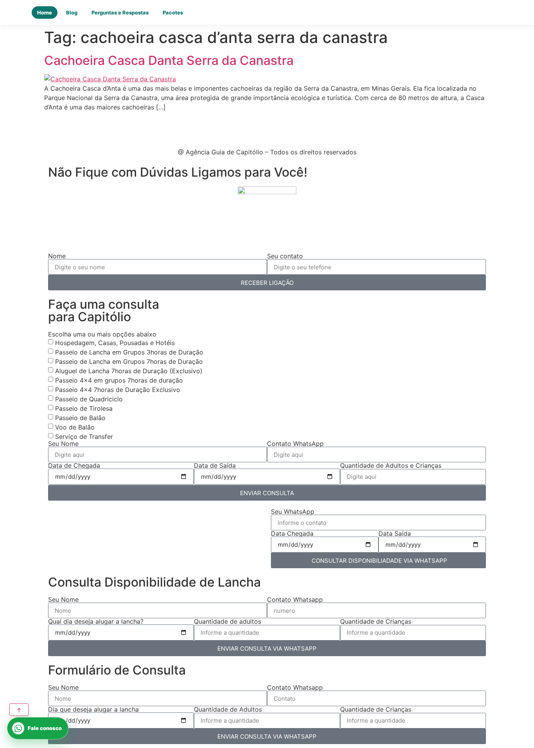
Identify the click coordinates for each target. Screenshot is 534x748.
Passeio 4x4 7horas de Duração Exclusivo (117, 390)
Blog (71, 12)
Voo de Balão (75, 427)
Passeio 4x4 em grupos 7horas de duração (119, 380)
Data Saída (394, 533)
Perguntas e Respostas (120, 12)
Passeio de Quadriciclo (89, 399)
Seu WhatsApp (292, 511)
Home (44, 12)
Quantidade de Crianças (375, 621)
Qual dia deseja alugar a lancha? (95, 621)
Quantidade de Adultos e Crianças (390, 465)
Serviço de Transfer (84, 436)
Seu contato (285, 256)
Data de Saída (215, 465)
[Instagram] (75, 127)
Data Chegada (292, 533)
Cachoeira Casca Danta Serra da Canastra (169, 60)
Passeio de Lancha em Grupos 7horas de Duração (129, 361)
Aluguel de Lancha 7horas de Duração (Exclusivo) (128, 371)
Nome (57, 256)
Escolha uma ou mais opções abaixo (102, 334)
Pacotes (173, 12)
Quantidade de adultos (227, 621)
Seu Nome (63, 443)
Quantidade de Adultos (228, 709)
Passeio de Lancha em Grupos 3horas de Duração (129, 352)
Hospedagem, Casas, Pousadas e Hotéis (115, 343)
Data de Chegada (74, 465)
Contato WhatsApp (295, 443)
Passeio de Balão (80, 418)
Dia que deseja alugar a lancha (93, 709)
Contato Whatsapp (295, 599)
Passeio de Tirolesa (84, 408)
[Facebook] (54, 127)
